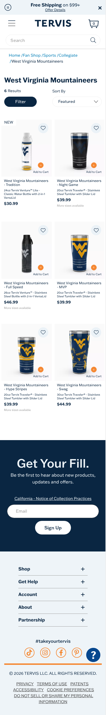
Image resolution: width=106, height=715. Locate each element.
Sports (49, 55)
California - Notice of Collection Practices (53, 498)
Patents (79, 683)
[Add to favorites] (43, 128)
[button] (8, 7)
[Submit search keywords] (93, 40)
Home (14, 55)
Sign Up (53, 528)
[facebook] (61, 653)
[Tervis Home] (53, 23)
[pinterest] (76, 653)
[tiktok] (29, 653)
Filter (20, 101)
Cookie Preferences (70, 689)
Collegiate (68, 55)
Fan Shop (32, 55)
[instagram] (45, 653)
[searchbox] (53, 40)
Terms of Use (52, 683)
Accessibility (28, 689)
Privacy (25, 683)
